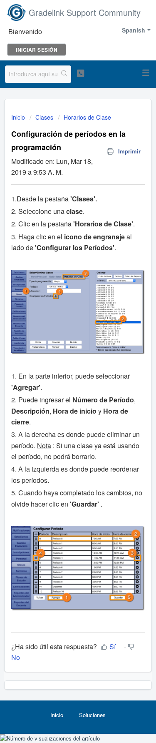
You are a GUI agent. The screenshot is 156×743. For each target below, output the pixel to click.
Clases (44, 117)
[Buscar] (64, 74)
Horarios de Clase (87, 117)
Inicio (19, 117)
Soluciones (92, 715)
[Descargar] (62, 370)
